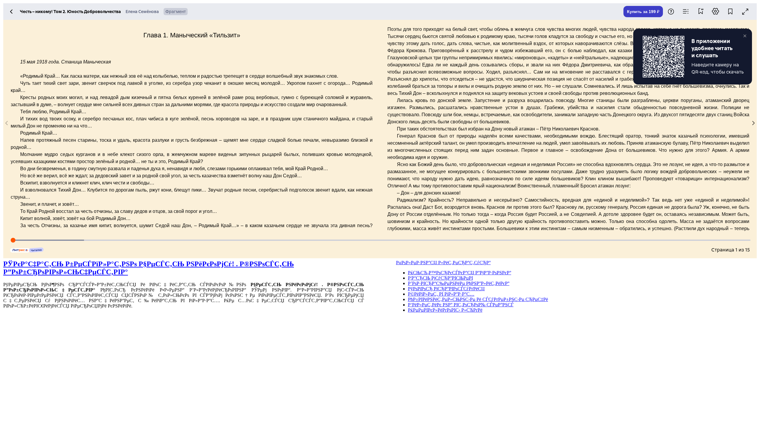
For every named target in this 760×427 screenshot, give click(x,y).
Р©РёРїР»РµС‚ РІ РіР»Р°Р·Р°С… (441, 294)
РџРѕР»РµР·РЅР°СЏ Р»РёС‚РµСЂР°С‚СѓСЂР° (443, 262)
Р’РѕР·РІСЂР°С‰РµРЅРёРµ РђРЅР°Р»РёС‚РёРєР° (458, 283)
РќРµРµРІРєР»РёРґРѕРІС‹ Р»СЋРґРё (445, 310)
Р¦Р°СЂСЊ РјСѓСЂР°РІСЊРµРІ (440, 278)
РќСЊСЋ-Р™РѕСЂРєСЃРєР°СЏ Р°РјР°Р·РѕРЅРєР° (459, 272)
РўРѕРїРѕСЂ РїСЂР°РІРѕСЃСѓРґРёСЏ (446, 288)
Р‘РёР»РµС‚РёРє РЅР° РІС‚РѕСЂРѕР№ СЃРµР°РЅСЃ (461, 304)
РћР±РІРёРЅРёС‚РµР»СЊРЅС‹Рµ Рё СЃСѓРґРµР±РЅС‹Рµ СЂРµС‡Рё (478, 299)
